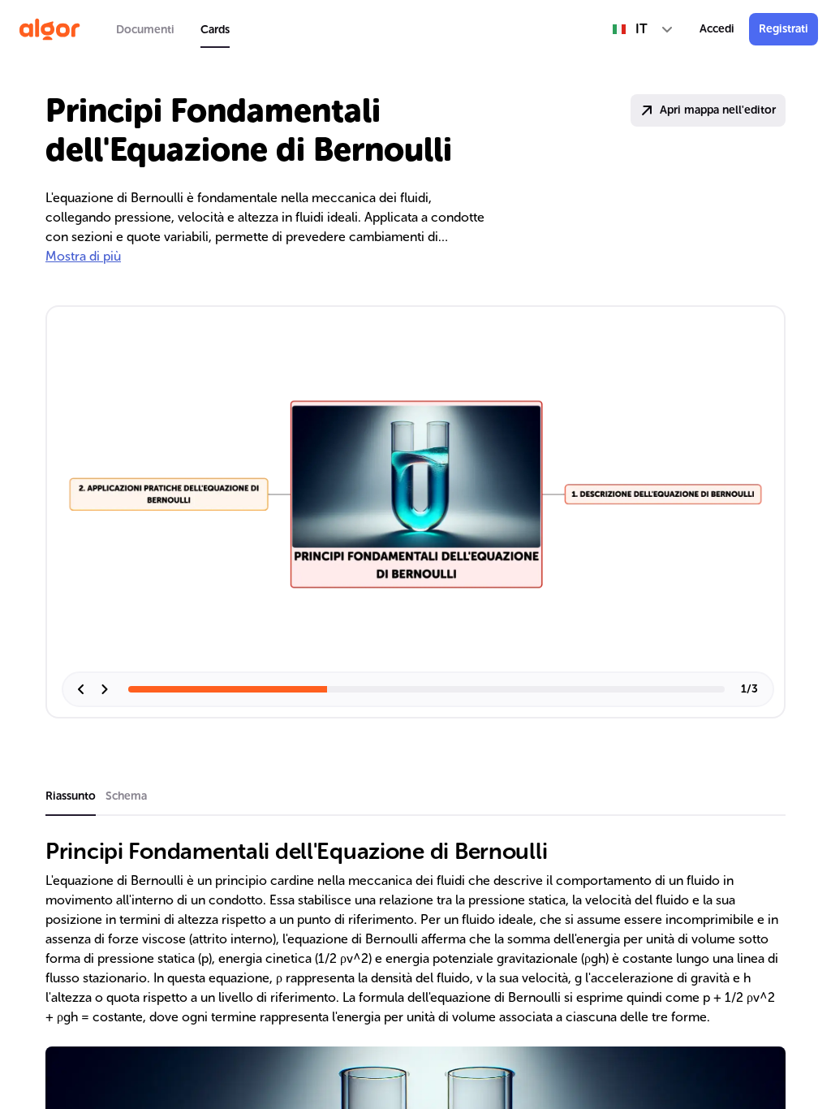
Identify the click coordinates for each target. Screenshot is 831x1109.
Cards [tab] (215, 30)
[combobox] (643, 29)
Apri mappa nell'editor (718, 110)
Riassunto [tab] (70, 796)
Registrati (783, 29)
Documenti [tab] (145, 30)
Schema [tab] (126, 796)
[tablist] (173, 29)
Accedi (717, 29)
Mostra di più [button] (83, 256)
